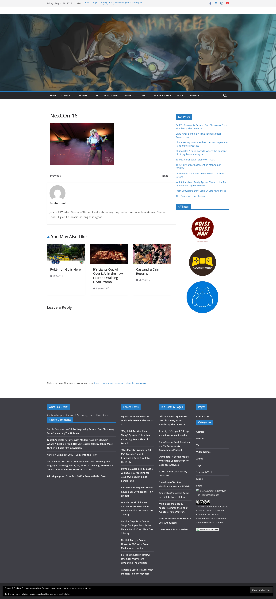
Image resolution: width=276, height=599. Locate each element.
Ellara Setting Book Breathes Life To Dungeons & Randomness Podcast (174, 445)
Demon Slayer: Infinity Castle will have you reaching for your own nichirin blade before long (113, 5)
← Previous (54, 175)
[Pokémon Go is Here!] (66, 246)
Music (180, 95)
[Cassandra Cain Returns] (152, 246)
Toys (142, 95)
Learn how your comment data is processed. (121, 383)
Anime (127, 95)
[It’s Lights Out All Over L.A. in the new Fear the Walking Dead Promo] (109, 246)
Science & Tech (163, 95)
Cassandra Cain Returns (147, 271)
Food (199, 485)
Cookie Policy (64, 594)
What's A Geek (218, 506)
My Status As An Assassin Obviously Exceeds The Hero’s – (137, 420)
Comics (65, 95)
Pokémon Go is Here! (65, 269)
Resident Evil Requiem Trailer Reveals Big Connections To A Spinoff (137, 491)
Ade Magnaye (54, 476)
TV (97, 95)
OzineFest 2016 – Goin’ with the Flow (76, 454)
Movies (83, 95)
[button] (72, 95)
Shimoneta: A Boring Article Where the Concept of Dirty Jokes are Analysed (174, 460)
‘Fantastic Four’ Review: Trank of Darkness (70, 469)
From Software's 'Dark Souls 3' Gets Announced (201, 190)
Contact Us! (196, 95)
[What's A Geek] (138, 16)
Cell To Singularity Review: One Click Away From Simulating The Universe (135, 558)
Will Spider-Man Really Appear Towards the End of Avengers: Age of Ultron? (173, 507)
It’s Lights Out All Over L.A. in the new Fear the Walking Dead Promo (108, 275)
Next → (166, 175)
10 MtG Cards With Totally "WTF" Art (195, 159)
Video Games (111, 95)
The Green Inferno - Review (190, 196)
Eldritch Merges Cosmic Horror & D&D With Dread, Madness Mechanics (135, 544)
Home (53, 95)
